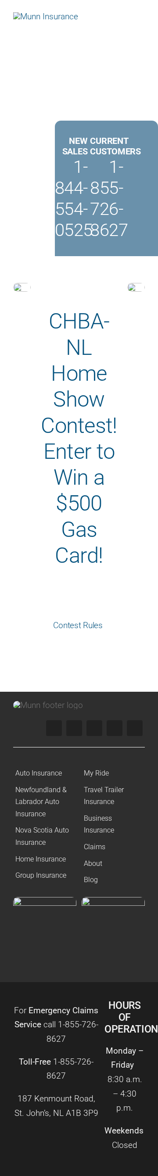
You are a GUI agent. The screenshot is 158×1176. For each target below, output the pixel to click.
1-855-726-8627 (109, 198)
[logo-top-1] (45, 16)
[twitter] (74, 728)
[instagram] (94, 728)
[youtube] (114, 728)
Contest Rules (78, 625)
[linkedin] (135, 728)
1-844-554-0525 (74, 198)
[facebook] (54, 728)
